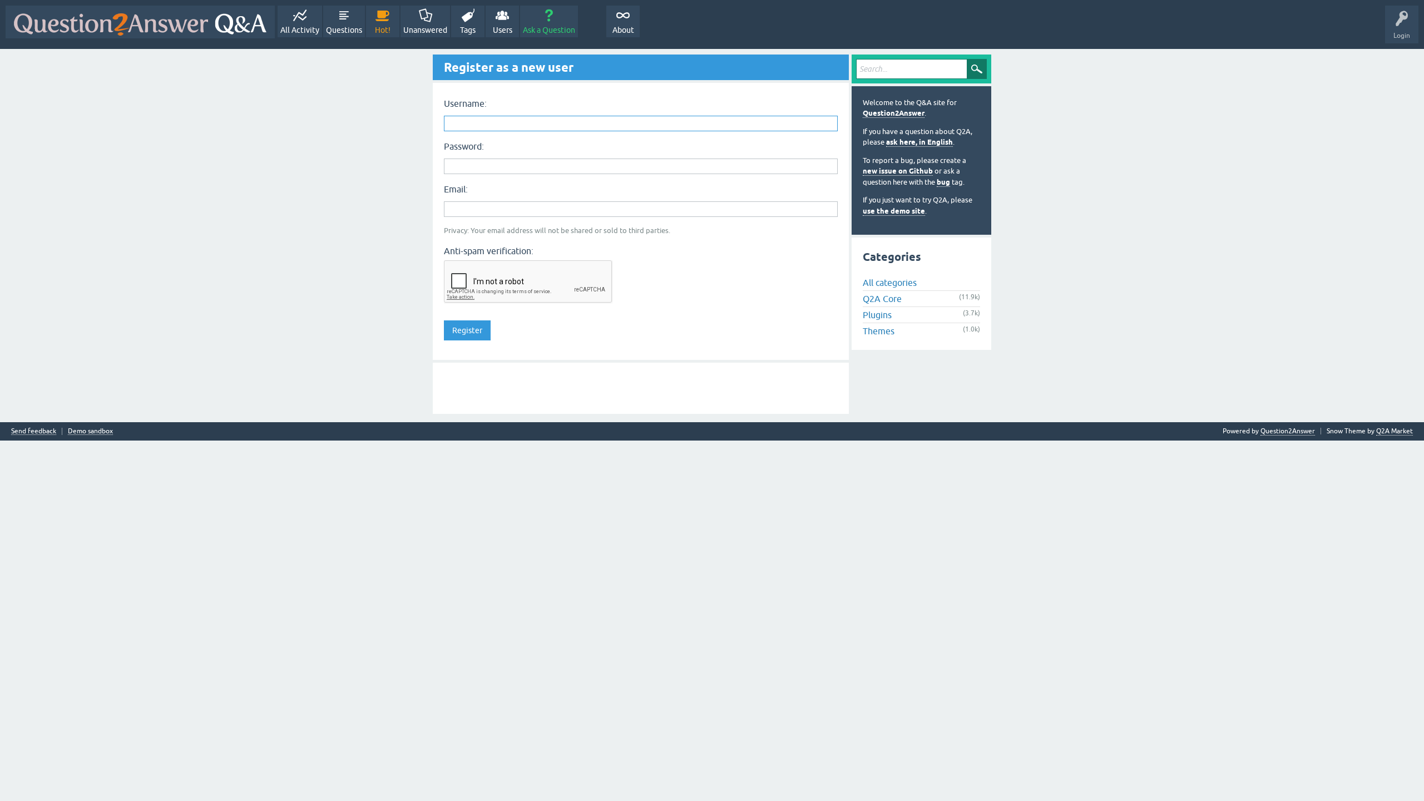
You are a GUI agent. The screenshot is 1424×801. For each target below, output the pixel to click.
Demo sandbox (90, 431)
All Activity (299, 30)
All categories (890, 283)
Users (502, 30)
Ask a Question (549, 30)
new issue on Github (898, 171)
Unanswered (425, 30)
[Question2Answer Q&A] (140, 22)
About (623, 30)
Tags (468, 30)
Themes (878, 331)
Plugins (877, 315)
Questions (344, 30)
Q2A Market (1394, 431)
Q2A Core (882, 299)
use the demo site (894, 211)
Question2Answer (893, 113)
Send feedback (33, 431)
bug (943, 182)
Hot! (382, 30)
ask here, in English (919, 142)
